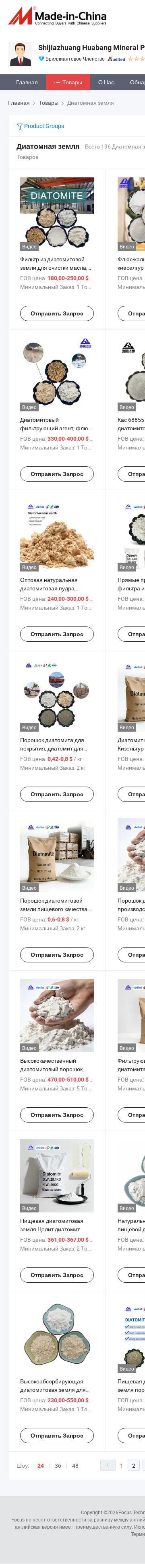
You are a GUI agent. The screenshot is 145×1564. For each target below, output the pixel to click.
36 (58, 1465)
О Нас (106, 82)
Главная (27, 82)
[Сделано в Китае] (59, 15)
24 (40, 1465)
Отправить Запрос (57, 313)
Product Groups (43, 126)
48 (75, 1465)
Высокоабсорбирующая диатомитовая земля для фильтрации (53, 1389)
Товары (72, 82)
